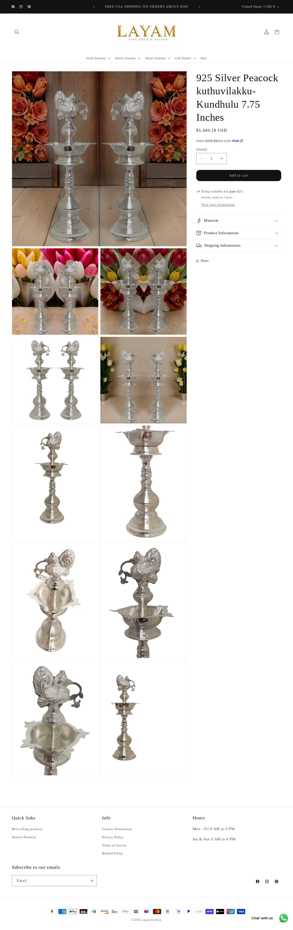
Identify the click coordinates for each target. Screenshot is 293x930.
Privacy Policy (112, 837)
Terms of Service (114, 845)
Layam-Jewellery (152, 919)
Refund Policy (112, 853)
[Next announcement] (199, 6)
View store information (218, 204)
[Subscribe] (91, 880)
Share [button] (205, 260)
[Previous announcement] (93, 6)
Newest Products (24, 837)
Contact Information (117, 829)
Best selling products (27, 829)
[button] (17, 32)
